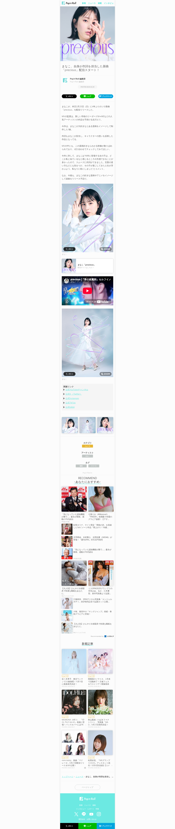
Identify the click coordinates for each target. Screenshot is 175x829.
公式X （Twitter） (73, 394)
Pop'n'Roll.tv (87, 473)
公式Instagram (72, 398)
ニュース (92, 3)
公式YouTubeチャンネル (76, 389)
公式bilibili (70, 407)
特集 (97, 809)
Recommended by (97, 636)
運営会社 (81, 819)
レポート (91, 809)
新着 (84, 3)
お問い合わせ (92, 819)
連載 (100, 3)
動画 (81, 466)
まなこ (87, 456)
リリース (94, 466)
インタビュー (109, 3)
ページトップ (87, 787)
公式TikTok (70, 402)
